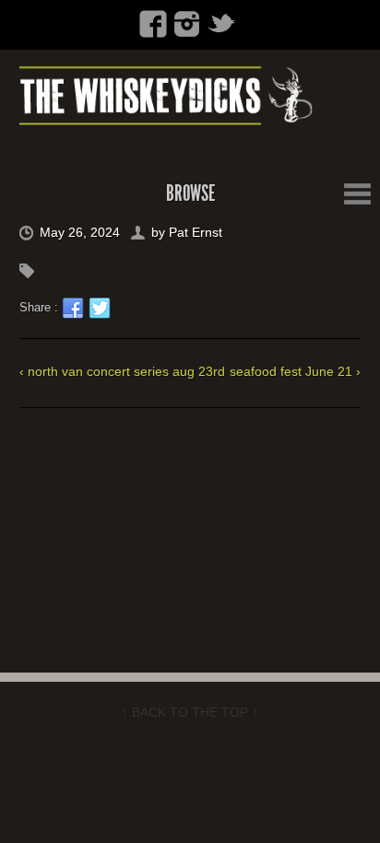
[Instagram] (187, 24)
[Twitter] (221, 24)
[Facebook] (153, 24)
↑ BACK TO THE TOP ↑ (190, 712)
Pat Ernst (195, 232)
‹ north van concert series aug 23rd (122, 371)
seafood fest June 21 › (295, 371)
